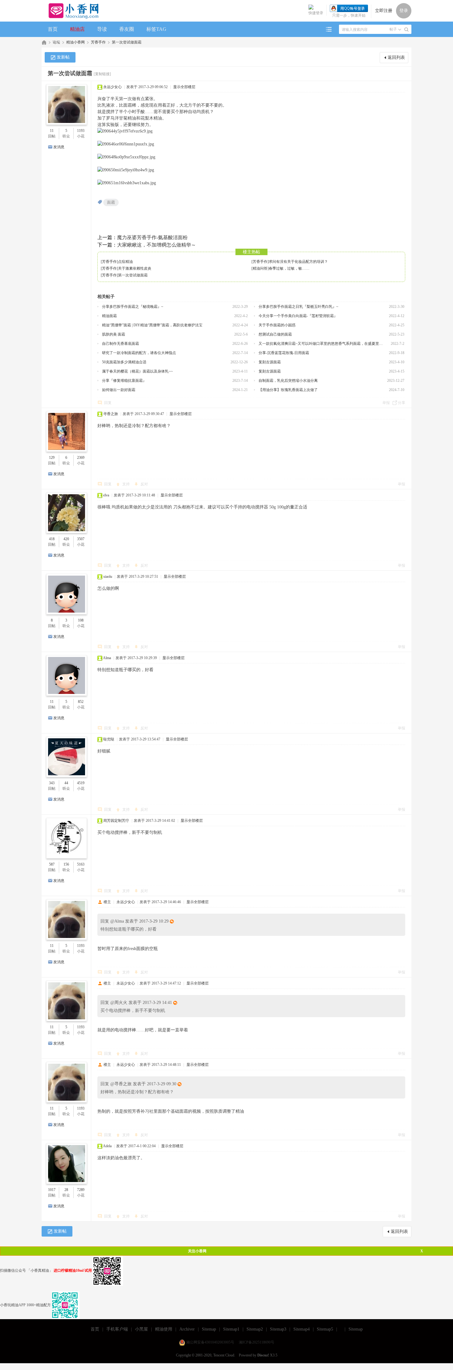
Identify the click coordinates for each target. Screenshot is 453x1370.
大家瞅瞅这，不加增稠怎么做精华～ (156, 244)
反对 (144, 484)
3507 (80, 539)
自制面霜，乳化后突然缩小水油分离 (288, 380)
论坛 (56, 42)
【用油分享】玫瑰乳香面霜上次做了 (288, 390)
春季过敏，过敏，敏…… (289, 268)
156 (66, 864)
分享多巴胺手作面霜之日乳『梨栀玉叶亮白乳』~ (298, 306)
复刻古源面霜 (270, 362)
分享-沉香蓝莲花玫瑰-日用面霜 (284, 353)
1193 (80, 130)
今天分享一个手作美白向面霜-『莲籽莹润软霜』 (298, 316)
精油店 (77, 29)
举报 (386, 403)
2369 (80, 457)
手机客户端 (117, 1329)
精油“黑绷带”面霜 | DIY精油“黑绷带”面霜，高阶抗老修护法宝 (152, 325)
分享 (401, 403)
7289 (80, 1190)
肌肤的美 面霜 (113, 334)
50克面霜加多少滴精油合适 (124, 362)
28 (66, 1190)
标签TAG (156, 29)
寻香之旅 (110, 414)
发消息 (58, 147)
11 (52, 130)
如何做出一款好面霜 (118, 390)
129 (52, 457)
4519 (80, 783)
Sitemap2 (255, 1329)
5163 (80, 864)
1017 (51, 1190)
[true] (406, 29)
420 (66, 539)
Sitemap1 (231, 1329)
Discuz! (263, 1355)
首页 (53, 29)
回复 (108, 403)
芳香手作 (98, 42)
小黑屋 (141, 1329)
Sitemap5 (325, 1329)
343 (52, 783)
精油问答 (260, 268)
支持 (126, 484)
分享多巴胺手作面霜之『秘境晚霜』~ (132, 306)
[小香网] (71, 11)
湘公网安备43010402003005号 (210, 1342)
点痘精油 (125, 261)
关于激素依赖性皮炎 (134, 268)
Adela (107, 1146)
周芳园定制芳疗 (116, 820)
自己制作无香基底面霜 (120, 343)
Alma (107, 658)
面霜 (111, 202)
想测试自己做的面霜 (275, 334)
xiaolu (107, 576)
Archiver (187, 1329)
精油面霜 (109, 316)
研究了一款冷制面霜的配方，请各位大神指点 (139, 353)
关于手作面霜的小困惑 (277, 325)
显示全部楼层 (184, 87)
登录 (403, 10)
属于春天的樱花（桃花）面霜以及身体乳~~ (137, 371)
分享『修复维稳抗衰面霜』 (124, 380)
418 (52, 539)
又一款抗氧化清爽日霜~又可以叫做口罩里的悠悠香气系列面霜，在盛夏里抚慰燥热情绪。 (322, 343)
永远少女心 (112, 87)
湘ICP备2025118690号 (256, 1342)
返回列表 (396, 57)
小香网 (44, 42)
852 (81, 701)
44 (66, 783)
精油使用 (163, 1329)
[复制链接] (102, 74)
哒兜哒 (108, 739)
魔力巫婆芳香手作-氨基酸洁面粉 (152, 237)
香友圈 (126, 29)
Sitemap (209, 1329)
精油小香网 (75, 42)
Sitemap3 (278, 1329)
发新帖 (63, 57)
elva (106, 495)
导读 (102, 29)
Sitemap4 (301, 1329)
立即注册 (383, 10)
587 (52, 864)
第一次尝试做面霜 (126, 42)
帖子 (393, 29)
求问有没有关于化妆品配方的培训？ (298, 261)
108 (81, 620)
